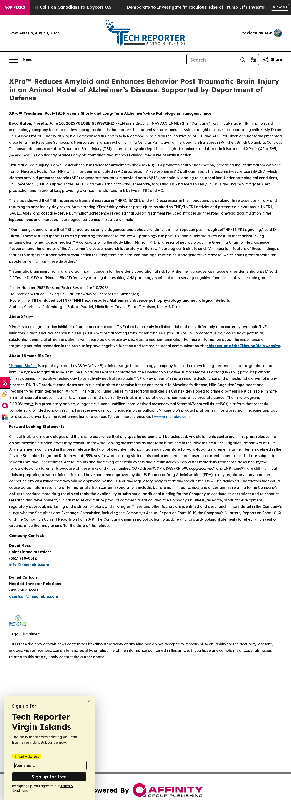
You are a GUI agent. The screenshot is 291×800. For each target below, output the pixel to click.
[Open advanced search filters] (253, 59)
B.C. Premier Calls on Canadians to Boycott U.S (62, 7)
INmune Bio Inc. (23, 365)
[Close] (89, 701)
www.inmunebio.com (172, 416)
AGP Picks (15, 7)
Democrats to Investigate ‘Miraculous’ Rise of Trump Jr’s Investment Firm (205, 7)
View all (280, 7)
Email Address (26, 756)
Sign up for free (49, 777)
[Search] (242, 59)
